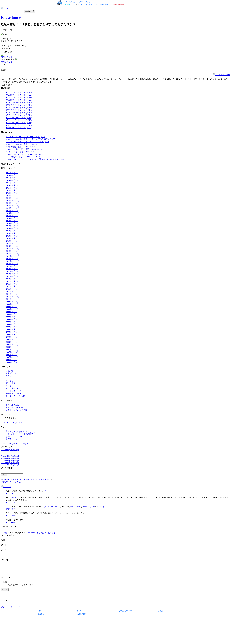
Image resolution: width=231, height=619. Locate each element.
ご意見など (81, 614)
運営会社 (41, 614)
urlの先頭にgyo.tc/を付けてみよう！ (78, 1)
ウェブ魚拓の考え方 (124, 611)
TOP (39, 611)
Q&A (79, 611)
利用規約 (160, 611)
